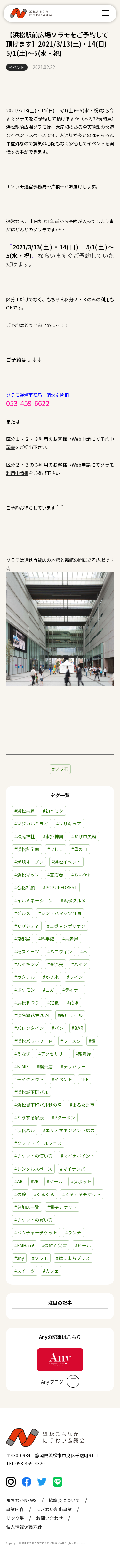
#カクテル (24, 977)
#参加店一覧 (26, 1207)
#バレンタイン (29, 1028)
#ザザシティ (26, 926)
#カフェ (51, 1271)
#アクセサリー (53, 1053)
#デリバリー (73, 1066)
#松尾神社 (24, 836)
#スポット (81, 1181)
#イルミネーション (33, 900)
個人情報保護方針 (24, 1526)
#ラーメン (70, 1041)
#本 (83, 951)
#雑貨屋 (84, 1053)
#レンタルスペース (33, 1169)
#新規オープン (29, 862)
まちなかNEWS (21, 1500)
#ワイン (75, 977)
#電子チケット (62, 1207)
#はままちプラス (73, 1258)
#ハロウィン (59, 951)
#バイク (79, 964)
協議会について (64, 1500)
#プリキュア (68, 823)
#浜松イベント (66, 862)
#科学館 (46, 938)
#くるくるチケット (81, 1194)
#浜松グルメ (73, 900)
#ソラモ (40, 1258)
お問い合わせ (49, 1518)
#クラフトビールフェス (38, 1143)
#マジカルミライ (31, 823)
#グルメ (22, 913)
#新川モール (70, 1015)
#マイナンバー (75, 1169)
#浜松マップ (26, 874)
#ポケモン (24, 989)
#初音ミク (53, 811)
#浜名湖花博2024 (32, 1015)
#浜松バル (24, 1130)
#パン (58, 1028)
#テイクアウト (29, 1079)
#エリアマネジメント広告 (69, 1130)
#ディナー (72, 989)
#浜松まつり (26, 1002)
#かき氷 (51, 977)
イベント (16, 67)
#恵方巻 (55, 874)
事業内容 (15, 1509)
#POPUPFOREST (60, 887)
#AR (18, 1181)
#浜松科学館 (26, 849)
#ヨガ (48, 989)
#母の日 (79, 849)
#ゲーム (55, 1181)
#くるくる (44, 1194)
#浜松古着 (24, 811)
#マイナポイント (78, 1155)
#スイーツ (24, 1271)
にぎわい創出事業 (54, 1509)
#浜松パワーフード (33, 1041)
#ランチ (73, 1232)
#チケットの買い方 (33, 1220)
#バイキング (26, 964)
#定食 (53, 1002)
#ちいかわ (81, 874)
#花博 (72, 1002)
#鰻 (92, 1041)
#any (19, 1258)
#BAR (77, 1028)
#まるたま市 (82, 1104)
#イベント (62, 1079)
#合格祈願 (24, 887)
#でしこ (55, 849)
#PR (84, 1079)
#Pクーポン (63, 1117)
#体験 (20, 1194)
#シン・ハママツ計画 (59, 913)
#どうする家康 (29, 1117)
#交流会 (55, 964)
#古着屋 (70, 938)
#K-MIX (21, 1066)
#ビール (83, 1245)
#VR (35, 1181)
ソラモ (61, 769)
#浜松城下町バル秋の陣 (38, 1104)
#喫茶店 (45, 1066)
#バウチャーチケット (35, 1232)
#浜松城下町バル (31, 1092)
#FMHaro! (24, 1245)
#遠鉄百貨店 (54, 1245)
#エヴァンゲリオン (66, 926)
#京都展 (22, 938)
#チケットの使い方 (33, 1155)
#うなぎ (22, 1053)
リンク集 (15, 1518)
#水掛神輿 (53, 836)
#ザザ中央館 (83, 836)
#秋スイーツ (26, 951)
